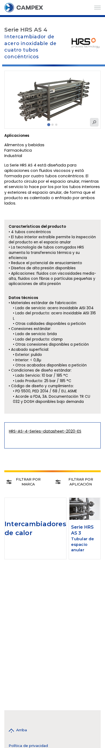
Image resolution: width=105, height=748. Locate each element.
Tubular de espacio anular (82, 544)
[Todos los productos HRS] (86, 43)
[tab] (48, 124)
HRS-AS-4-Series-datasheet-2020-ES (45, 431)
